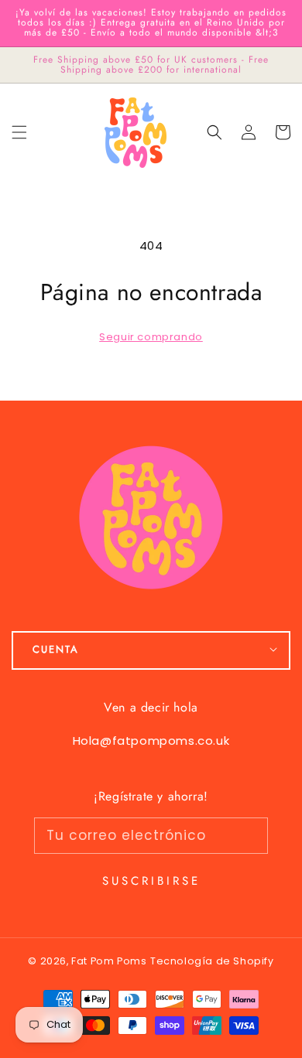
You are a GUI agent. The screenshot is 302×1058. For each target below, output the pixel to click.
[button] (214, 132)
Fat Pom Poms (108, 961)
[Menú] (19, 132)
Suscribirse (151, 880)
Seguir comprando (151, 336)
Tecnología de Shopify (212, 961)
